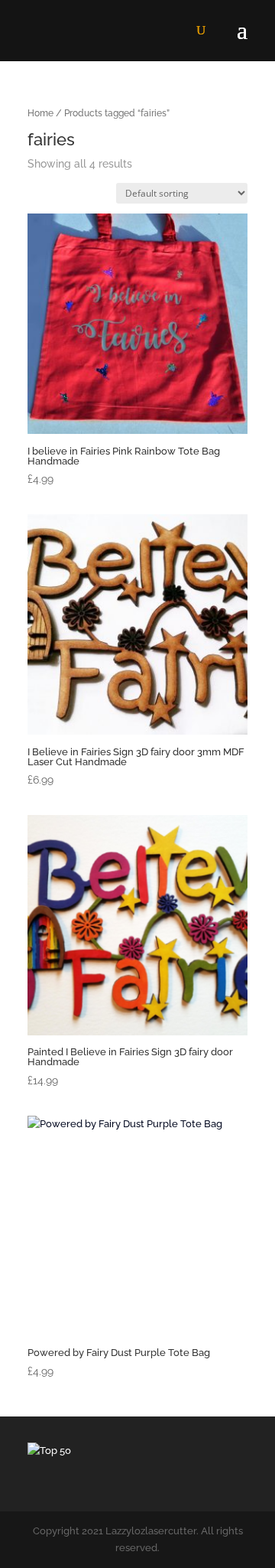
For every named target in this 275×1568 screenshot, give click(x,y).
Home (40, 113)
